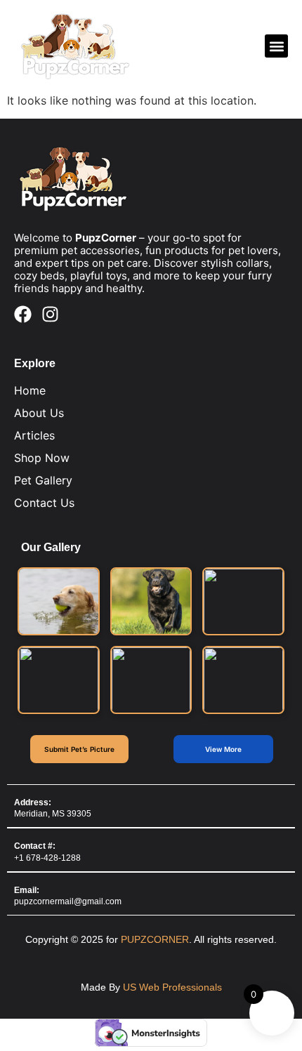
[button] (276, 46)
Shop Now (42, 458)
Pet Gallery (43, 480)
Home (30, 390)
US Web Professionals (172, 987)
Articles (34, 435)
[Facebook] (23, 314)
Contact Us (44, 503)
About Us (39, 413)
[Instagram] (50, 314)
